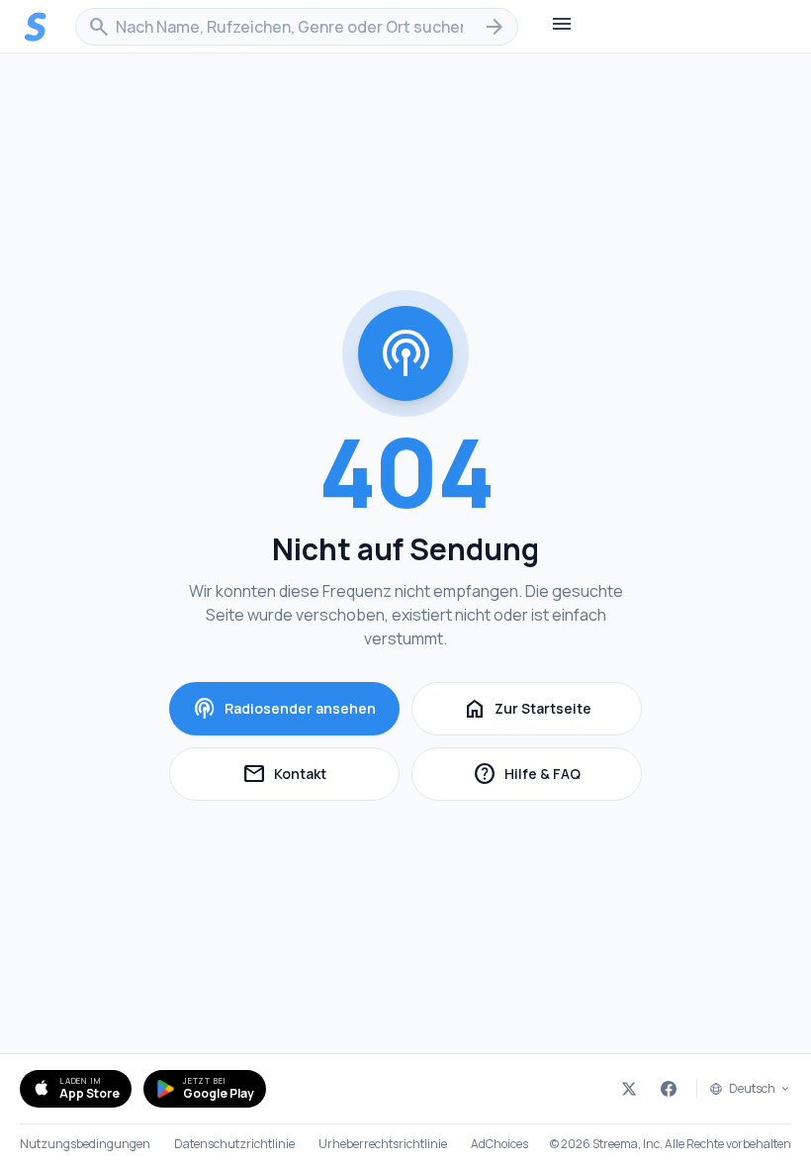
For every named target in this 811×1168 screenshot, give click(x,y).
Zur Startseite (527, 709)
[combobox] (296, 27)
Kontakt (321, 776)
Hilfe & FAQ (557, 776)
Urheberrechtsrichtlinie (382, 1144)
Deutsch (752, 1089)
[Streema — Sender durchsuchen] (35, 27)
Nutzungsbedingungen (85, 1144)
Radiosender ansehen (284, 709)
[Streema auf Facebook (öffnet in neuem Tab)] (668, 1089)
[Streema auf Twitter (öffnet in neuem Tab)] (629, 1089)
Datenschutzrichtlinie (234, 1144)
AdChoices (499, 1144)
